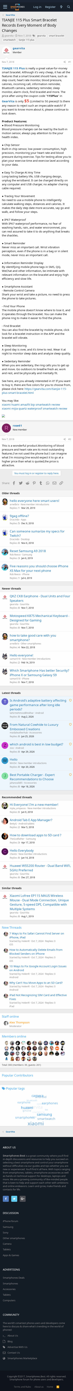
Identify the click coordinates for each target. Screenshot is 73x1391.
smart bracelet (56, 35)
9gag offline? (19, 516)
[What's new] (61, 6)
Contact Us (13, 1352)
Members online (14, 1036)
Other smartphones (31, 643)
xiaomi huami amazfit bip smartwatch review (31, 404)
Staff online (10, 1016)
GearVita (24, 604)
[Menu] (5, 7)
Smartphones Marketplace (22, 1358)
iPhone (25, 574)
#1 (69, 62)
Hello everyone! (21, 655)
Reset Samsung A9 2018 (28, 551)
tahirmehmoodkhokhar (22, 713)
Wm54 (13, 763)
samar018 (15, 658)
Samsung (27, 554)
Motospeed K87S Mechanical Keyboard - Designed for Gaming (39, 618)
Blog (10, 1341)
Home (50, 1386)
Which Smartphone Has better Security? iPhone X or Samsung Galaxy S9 (39, 672)
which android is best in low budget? (36, 744)
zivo (12, 748)
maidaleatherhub (19, 732)
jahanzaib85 (16, 782)
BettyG (13, 823)
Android (39, 713)
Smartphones (10, 1283)
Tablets (7, 1249)
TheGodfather (17, 838)
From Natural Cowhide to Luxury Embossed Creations (34, 726)
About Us (12, 1335)
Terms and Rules (22, 1386)
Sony (5, 1232)
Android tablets (26, 823)
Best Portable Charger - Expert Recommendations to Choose (32, 777)
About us (39, 1386)
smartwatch (9, 39)
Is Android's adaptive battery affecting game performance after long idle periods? (38, 705)
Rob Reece (15, 554)
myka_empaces (18, 808)
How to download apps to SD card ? (35, 835)
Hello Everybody (22, 850)
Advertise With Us (17, 1347)
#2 (69, 439)
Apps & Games (11, 1255)
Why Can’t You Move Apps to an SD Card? (36, 982)
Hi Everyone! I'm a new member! (34, 804)
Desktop (25, 539)
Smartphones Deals (14, 1277)
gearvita (8, 35)
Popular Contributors (17, 1075)
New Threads (12, 927)
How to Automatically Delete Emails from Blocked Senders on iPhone (36, 951)
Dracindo (14, 519)
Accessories (35, 732)
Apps (23, 519)
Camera (7, 1243)
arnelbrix (14, 504)
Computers (9, 1300)
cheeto (13, 854)
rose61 (17, 425)
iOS (11, 944)
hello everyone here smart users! (34, 501)
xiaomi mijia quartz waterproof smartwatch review (34, 408)
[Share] (64, 62)
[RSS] (58, 1387)
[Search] (68, 6)
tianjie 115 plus (26, 39)
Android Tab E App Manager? (31, 820)
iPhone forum (10, 1221)
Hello (13, 759)
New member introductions (35, 504)
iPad (11, 1006)
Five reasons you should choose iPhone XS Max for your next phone (39, 568)
